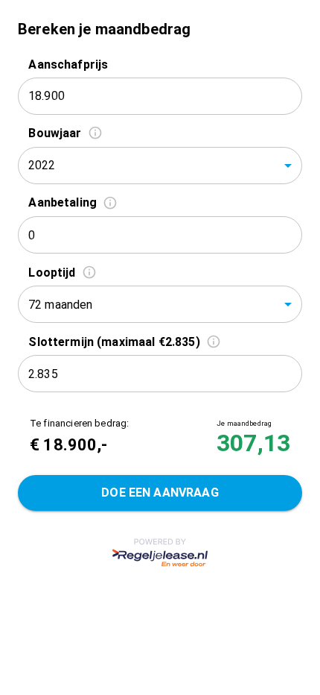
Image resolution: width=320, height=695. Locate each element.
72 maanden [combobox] (60, 305)
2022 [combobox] (42, 165)
